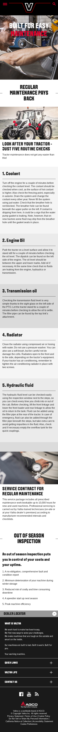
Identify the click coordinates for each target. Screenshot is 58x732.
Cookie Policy (44, 716)
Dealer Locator (14, 614)
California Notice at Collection (18, 721)
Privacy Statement (15, 716)
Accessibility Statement (43, 721)
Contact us (11, 682)
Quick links (11, 663)
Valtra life (11, 672)
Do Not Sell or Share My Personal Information (28, 719)
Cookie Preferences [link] (29, 724)
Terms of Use (31, 716)
